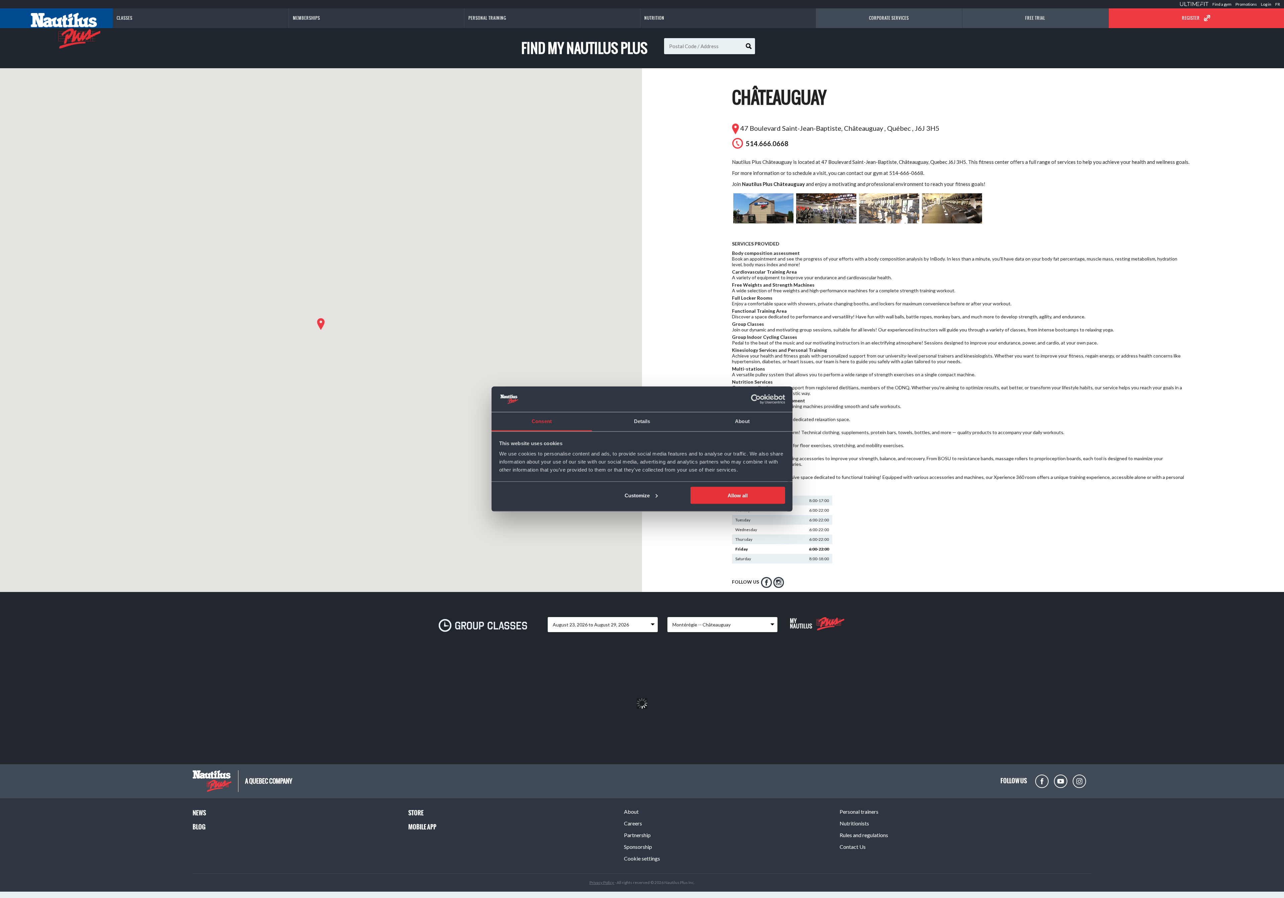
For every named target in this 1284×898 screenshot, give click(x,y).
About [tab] (742, 421)
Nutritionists (854, 823)
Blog (199, 826)
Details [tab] (642, 421)
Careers (633, 823)
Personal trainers (859, 811)
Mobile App (422, 826)
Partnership (637, 835)
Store (416, 812)
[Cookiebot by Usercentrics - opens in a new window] (756, 399)
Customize (637, 495)
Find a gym (1222, 4)
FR (1277, 4)
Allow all (738, 495)
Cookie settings (642, 858)
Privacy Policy (602, 882)
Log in (1266, 4)
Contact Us (853, 846)
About (631, 811)
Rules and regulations (864, 835)
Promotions (1246, 4)
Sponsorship (638, 846)
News (199, 812)
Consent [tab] (542, 421)
